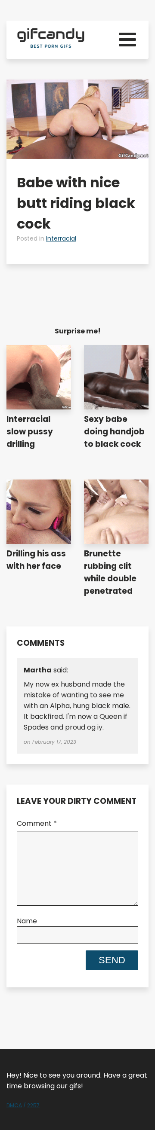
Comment (37, 823)
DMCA (14, 1105)
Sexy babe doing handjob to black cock (114, 431)
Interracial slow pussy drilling (29, 431)
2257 (33, 1105)
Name (27, 921)
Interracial (61, 238)
